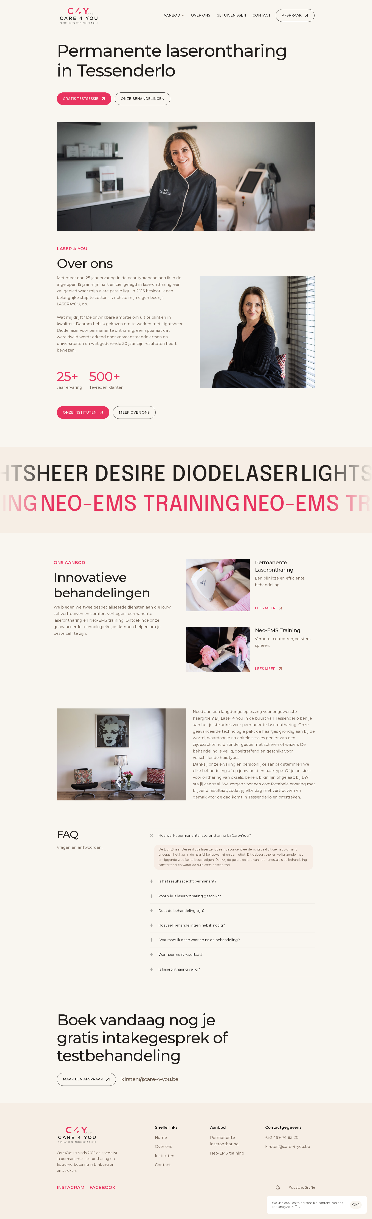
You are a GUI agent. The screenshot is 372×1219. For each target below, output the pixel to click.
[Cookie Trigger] (278, 1187)
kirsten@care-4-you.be (149, 1079)
